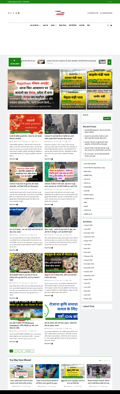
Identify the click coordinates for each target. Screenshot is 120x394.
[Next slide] (111, 2)
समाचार (53, 25)
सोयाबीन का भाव (88, 214)
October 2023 (88, 272)
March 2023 (88, 299)
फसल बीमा (81, 25)
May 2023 (87, 291)
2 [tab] (102, 360)
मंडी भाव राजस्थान (66, 81)
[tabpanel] (21, 375)
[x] (13, 13)
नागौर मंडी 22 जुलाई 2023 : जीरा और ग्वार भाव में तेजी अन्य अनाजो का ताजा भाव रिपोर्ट (99, 107)
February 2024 (88, 256)
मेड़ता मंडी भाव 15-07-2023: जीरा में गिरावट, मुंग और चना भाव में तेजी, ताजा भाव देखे (73, 107)
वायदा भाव (45, 25)
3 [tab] (104, 360)
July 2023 (87, 283)
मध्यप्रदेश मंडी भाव (89, 199)
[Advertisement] (60, 42)
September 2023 (89, 275)
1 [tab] (99, 360)
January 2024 (88, 260)
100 (28, 351)
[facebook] (9, 13)
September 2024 (89, 237)
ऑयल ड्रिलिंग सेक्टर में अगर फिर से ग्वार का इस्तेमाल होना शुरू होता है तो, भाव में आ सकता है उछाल (24, 277)
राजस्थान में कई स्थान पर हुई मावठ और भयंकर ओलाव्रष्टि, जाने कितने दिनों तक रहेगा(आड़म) (50, 61)
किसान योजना (62, 25)
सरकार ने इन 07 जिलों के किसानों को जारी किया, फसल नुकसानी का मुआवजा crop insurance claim (47, 383)
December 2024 (89, 233)
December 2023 (89, 264)
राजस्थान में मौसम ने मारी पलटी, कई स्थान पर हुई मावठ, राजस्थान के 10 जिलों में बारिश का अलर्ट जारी (83, 2)
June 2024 (87, 244)
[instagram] (11, 13)
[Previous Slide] (108, 2)
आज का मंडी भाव (34, 25)
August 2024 (88, 241)
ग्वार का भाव (13, 225)
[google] (16, 13)
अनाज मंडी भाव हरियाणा (90, 164)
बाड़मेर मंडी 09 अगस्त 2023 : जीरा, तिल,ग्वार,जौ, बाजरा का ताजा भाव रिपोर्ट (99, 86)
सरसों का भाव (87, 210)
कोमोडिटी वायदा (88, 175)
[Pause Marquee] (109, 62)
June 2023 (87, 287)
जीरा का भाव (87, 183)
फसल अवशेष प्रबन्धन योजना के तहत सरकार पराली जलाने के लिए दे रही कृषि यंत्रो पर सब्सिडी (21, 383)
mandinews (14, 141)
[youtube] (18, 13)
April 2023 (87, 295)
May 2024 (87, 248)
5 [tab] (109, 360)
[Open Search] (108, 25)
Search (85, 115)
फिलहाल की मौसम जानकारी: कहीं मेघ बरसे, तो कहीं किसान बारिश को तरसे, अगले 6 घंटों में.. (98, 383)
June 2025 (87, 229)
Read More (13, 159)
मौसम (88, 25)
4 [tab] (107, 360)
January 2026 (88, 225)
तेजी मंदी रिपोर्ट (72, 25)
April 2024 (87, 252)
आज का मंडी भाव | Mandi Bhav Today (20, 132)
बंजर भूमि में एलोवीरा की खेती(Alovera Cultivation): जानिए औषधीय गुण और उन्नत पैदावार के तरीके (24, 325)
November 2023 (89, 268)
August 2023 (88, 279)
